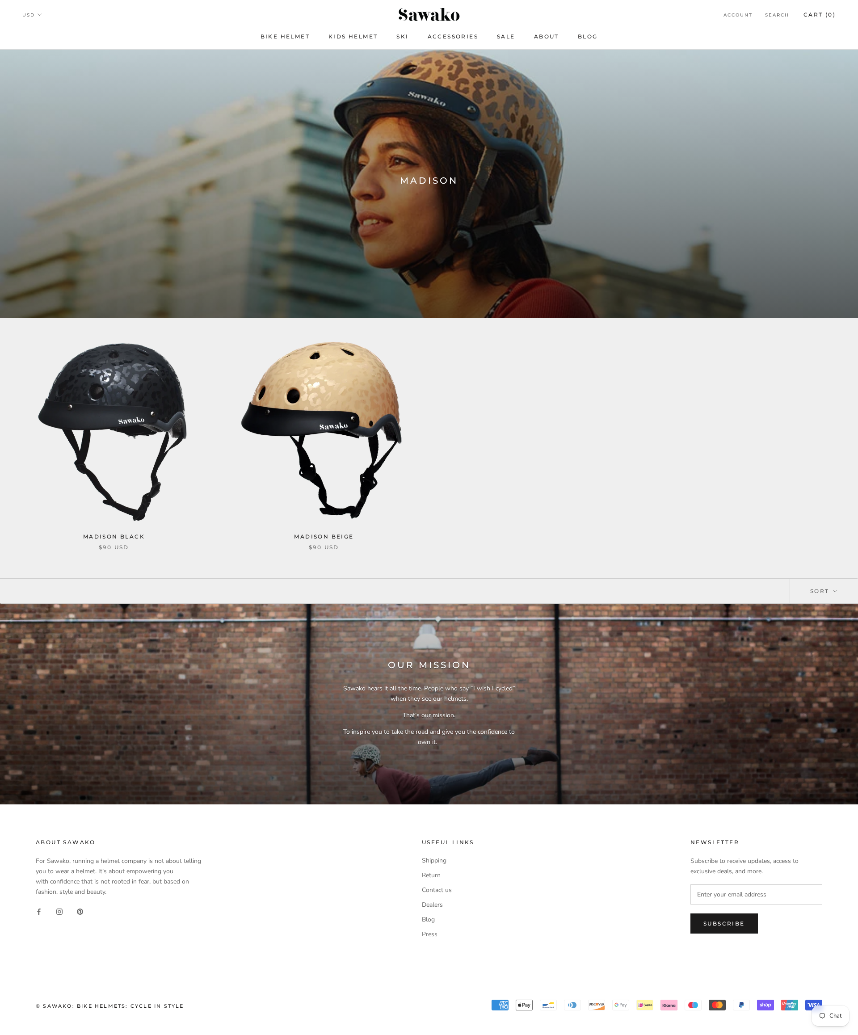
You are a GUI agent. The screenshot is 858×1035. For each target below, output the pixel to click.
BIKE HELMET (285, 36)
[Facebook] (39, 911)
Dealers (432, 904)
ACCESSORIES (453, 36)
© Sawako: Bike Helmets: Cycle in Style (110, 1006)
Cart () (819, 14)
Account (738, 15)
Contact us (437, 890)
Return (431, 875)
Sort (821, 591)
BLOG (588, 36)
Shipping (434, 860)
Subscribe (724, 923)
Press (429, 934)
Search (777, 15)
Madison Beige (323, 536)
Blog (428, 919)
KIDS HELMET (353, 36)
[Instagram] (59, 911)
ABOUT (546, 36)
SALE (506, 36)
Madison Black (114, 536)
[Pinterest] (80, 911)
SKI (402, 36)
